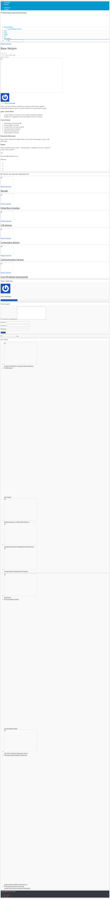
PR (5, 36)
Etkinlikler (7, 38)
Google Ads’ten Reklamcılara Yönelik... (16, 571)
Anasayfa (7, 2)
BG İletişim (7, 597)
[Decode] (7, 185)
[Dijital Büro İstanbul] (7, 202)
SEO (5, 31)
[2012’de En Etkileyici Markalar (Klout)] (20, 751)
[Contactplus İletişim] (7, 236)
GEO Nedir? (7, 497)
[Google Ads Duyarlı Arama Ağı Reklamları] (14, 886)
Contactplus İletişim (10, 242)
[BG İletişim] (20, 596)
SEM (5, 33)
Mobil (6, 34)
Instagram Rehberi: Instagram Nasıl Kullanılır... (19, 366)
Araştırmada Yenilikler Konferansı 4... (16, 884)
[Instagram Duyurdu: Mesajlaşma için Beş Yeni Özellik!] (20, 545)
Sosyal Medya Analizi (10, 729)
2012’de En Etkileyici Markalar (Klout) (16, 753)
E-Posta (4, 326)
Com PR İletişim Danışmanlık (14, 276)
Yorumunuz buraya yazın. (9, 319)
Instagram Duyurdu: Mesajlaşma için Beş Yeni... (19, 547)
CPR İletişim (6, 225)
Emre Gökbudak (10, 55)
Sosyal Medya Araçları (15, 29)
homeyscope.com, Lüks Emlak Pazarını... (17, 522)
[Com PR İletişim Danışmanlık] (7, 271)
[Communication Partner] (7, 254)
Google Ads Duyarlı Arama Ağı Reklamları (17, 888)
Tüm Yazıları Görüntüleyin (9, 300)
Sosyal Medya (8, 27)
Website (3, 329)
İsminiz (3, 322)
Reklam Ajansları (6, 44)
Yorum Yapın (5, 57)
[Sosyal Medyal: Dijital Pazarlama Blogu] (14, 13)
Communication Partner (12, 259)
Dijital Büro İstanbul (10, 208)
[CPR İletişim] (7, 219)
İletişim (6, 4)
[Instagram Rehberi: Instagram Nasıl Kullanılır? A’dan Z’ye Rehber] (20, 364)
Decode (4, 190)
